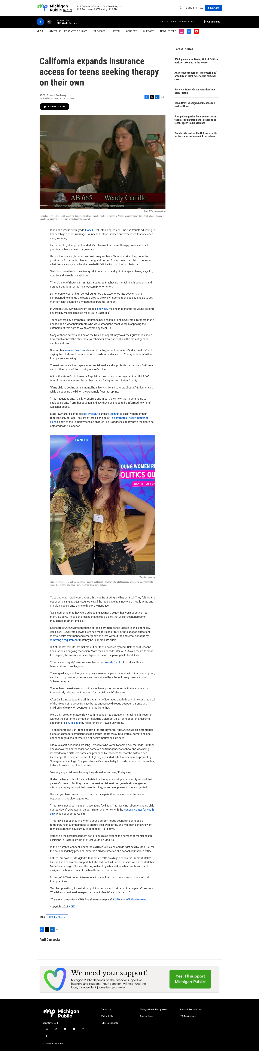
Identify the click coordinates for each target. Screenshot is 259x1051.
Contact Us (106, 1009)
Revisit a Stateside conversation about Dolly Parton (195, 91)
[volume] (49, 21)
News (40, 31)
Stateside (55, 31)
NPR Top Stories (57, 917)
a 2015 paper (73, 722)
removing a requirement (64, 640)
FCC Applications (188, 1016)
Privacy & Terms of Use (191, 1009)
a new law (102, 308)
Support (148, 31)
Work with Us (107, 1016)
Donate (214, 7)
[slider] (54, 21)
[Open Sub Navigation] (45, 31)
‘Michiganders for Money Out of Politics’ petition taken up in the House (196, 61)
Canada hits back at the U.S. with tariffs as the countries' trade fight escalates (195, 135)
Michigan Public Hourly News (153, 1009)
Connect (131, 31)
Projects (100, 31)
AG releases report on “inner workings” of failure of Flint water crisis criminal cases (195, 76)
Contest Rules (146, 1016)
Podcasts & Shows (75, 31)
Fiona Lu (90, 230)
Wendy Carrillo (113, 662)
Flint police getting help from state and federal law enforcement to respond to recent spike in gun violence (195, 120)
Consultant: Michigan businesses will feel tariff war (194, 104)
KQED (72, 906)
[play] (40, 22)
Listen (116, 31)
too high (114, 413)
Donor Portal (194, 8)
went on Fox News (75, 350)
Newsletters (168, 31)
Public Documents (109, 1023)
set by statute (91, 413)
